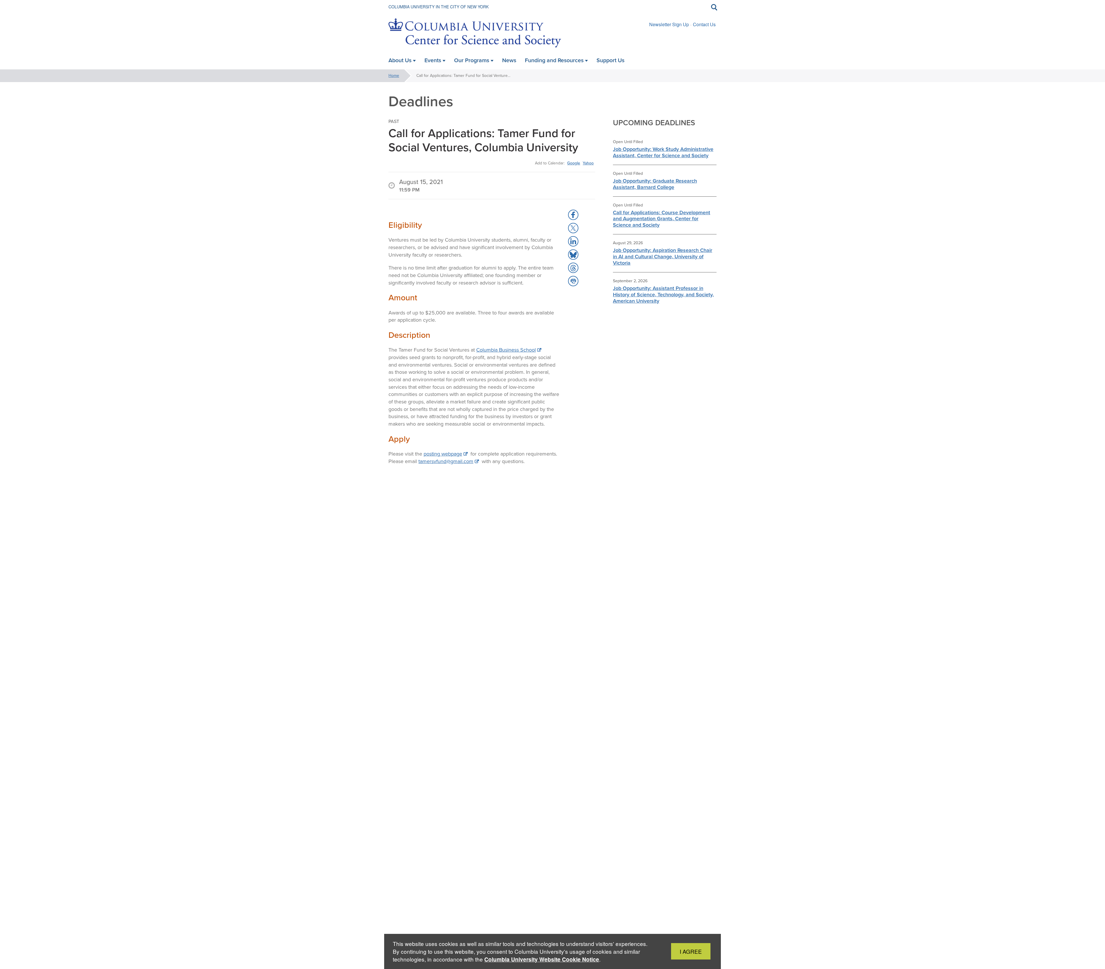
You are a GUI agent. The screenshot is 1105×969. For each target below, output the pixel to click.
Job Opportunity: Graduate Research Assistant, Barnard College (655, 184)
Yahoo (588, 163)
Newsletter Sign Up (669, 24)
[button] (573, 215)
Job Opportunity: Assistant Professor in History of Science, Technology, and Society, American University (663, 295)
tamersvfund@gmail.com (445, 461)
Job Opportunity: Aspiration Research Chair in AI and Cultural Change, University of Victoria (662, 256)
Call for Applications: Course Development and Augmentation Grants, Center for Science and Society (661, 219)
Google (573, 163)
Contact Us (704, 24)
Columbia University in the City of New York (438, 7)
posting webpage (443, 454)
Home (393, 76)
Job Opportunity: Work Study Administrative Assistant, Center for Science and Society (663, 152)
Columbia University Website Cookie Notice (541, 959)
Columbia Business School (506, 350)
